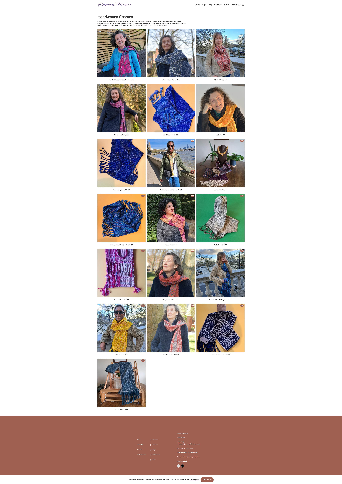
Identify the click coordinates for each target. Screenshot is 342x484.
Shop (138, 440)
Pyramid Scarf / (179, 220)
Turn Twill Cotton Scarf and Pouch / (121, 66)
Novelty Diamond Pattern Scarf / (177, 165)
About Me (140, 445)
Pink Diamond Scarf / (121, 121)
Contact (139, 450)
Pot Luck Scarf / (229, 165)
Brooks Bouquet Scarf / (121, 176)
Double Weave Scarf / (178, 330)
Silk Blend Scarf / (220, 66)
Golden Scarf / (130, 330)
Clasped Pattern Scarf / (178, 275)
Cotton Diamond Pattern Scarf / (226, 330)
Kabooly (185, 461)
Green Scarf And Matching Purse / (226, 275)
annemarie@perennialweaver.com (188, 444)
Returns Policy (192, 452)
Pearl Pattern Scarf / (171, 121)
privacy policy (195, 480)
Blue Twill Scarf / (129, 385)
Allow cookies (207, 480)
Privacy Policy (181, 452)
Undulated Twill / (228, 220)
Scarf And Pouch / (129, 275)
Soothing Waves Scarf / (171, 66)
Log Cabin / (220, 121)
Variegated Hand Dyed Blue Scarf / (127, 220)
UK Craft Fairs (141, 455)
